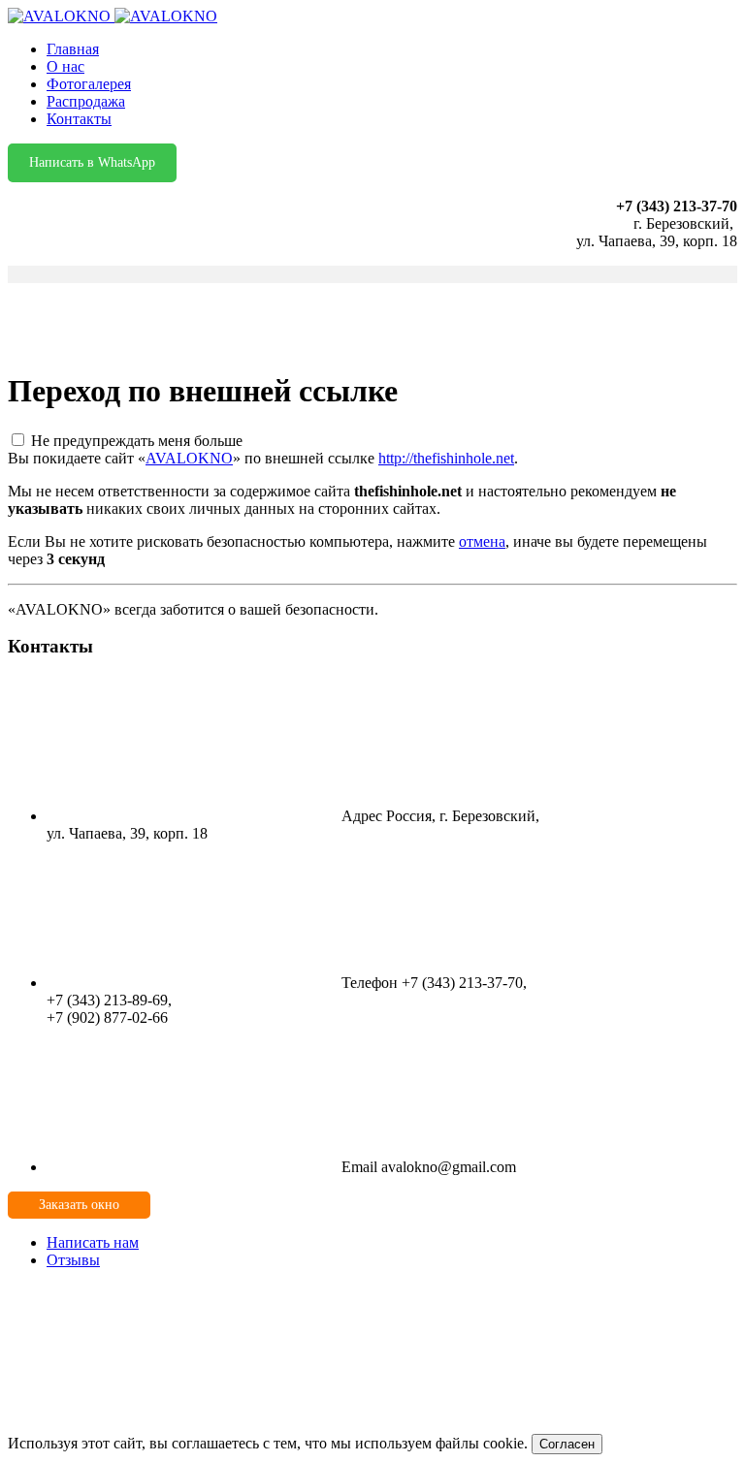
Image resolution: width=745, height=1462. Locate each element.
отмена (482, 541)
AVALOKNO (189, 458)
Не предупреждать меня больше (137, 440)
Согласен (567, 1444)
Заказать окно (79, 1204)
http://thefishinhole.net (446, 458)
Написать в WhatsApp (92, 162)
